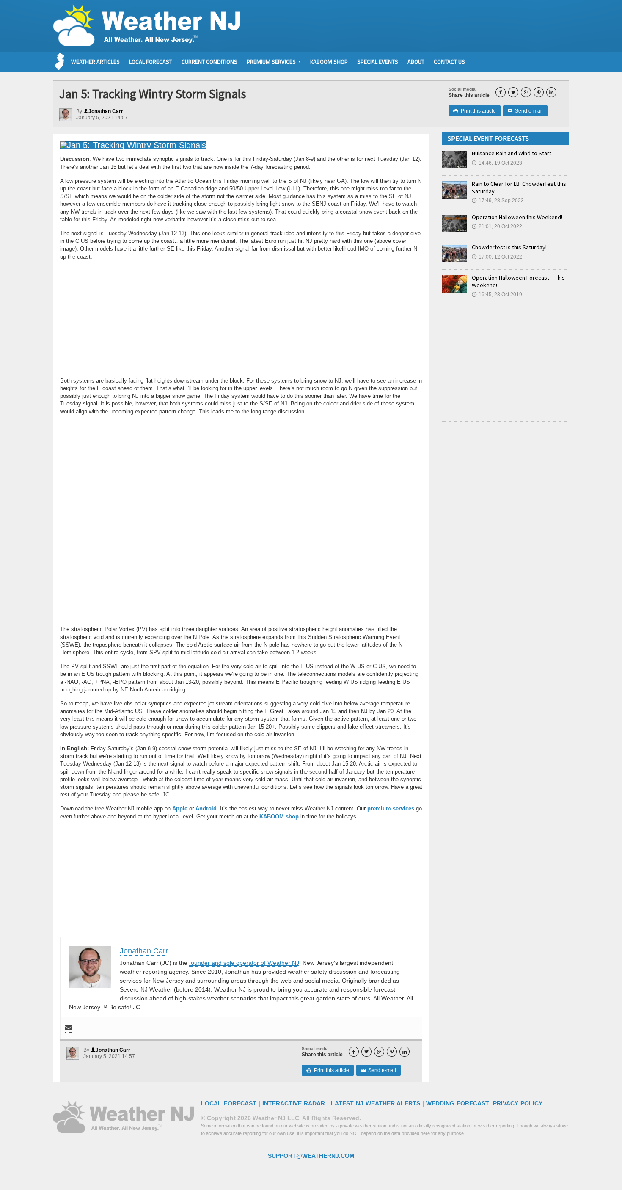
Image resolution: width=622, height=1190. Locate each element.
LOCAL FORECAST (228, 1103)
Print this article (474, 111)
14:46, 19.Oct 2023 (497, 163)
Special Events (377, 62)
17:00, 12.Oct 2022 (497, 257)
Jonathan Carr (103, 111)
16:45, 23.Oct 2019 (497, 295)
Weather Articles (95, 62)
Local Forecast (150, 62)
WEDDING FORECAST (457, 1103)
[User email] (68, 1028)
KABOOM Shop (329, 62)
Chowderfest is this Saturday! (509, 247)
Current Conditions (209, 62)
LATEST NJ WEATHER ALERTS (375, 1103)
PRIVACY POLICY (517, 1103)
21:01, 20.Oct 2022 (497, 226)
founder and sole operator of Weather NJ (244, 962)
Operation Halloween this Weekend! (517, 217)
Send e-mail (525, 111)
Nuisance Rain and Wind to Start (511, 153)
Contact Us (449, 62)
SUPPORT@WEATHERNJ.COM (311, 1155)
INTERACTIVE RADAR (293, 1103)
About (415, 62)
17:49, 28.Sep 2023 (498, 201)
